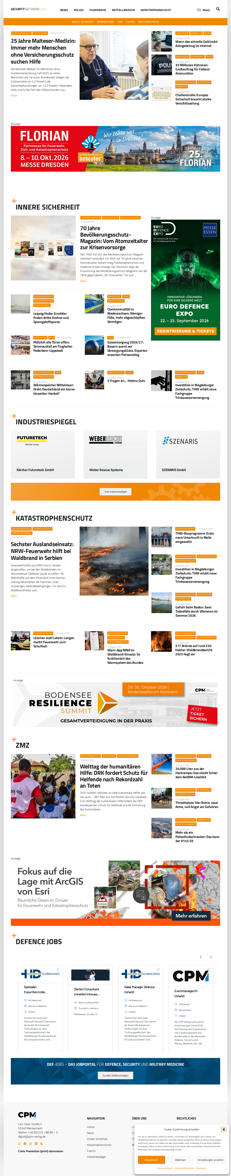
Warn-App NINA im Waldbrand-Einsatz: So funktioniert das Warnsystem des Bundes (125, 656)
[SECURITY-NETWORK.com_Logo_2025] (28, 9)
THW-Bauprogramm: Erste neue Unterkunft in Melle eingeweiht (194, 537)
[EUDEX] (185, 339)
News (90, 1133)
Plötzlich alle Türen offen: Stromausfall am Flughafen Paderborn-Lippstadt (52, 346)
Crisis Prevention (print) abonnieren (40, 1151)
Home (90, 1127)
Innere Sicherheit (97, 1139)
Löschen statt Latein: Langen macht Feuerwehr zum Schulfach (53, 642)
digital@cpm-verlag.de (31, 1136)
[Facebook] (24, 1143)
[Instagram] (30, 1143)
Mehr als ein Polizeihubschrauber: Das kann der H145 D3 (197, 836)
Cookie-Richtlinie (165, 1168)
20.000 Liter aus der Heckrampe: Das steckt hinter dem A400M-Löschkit (196, 772)
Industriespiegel (96, 1157)
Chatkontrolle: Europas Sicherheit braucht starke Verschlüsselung (193, 99)
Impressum (201, 1168)
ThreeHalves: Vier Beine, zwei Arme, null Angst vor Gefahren (196, 804)
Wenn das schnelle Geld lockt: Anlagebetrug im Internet (196, 43)
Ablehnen (180, 1160)
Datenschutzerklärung (184, 1168)
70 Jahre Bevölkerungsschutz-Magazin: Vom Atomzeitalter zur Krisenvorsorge (114, 237)
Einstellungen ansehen (211, 1160)
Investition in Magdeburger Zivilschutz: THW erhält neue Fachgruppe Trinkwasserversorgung (195, 391)
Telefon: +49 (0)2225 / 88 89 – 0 (38, 1132)
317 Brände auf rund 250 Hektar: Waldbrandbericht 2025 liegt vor (193, 650)
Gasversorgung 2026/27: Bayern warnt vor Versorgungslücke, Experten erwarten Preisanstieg (127, 348)
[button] (224, 1129)
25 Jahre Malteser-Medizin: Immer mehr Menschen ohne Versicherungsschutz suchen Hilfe (43, 51)
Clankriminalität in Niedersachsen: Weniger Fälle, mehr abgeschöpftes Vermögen (126, 315)
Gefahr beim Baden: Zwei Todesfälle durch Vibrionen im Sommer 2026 (196, 611)
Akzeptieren (151, 1160)
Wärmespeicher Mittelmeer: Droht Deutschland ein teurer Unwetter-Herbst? (54, 389)
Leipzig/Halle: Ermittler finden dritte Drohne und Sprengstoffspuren (51, 317)
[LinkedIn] (36, 1143)
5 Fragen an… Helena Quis (126, 380)
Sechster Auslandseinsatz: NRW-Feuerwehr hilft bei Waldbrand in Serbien (42, 551)
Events (91, 1151)
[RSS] (41, 1143)
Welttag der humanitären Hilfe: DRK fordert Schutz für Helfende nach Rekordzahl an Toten (114, 776)
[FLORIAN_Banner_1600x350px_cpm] (115, 905)
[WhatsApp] (19, 1143)
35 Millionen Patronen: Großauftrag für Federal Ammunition (192, 69)
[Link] (43, 467)
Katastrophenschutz (99, 1145)
